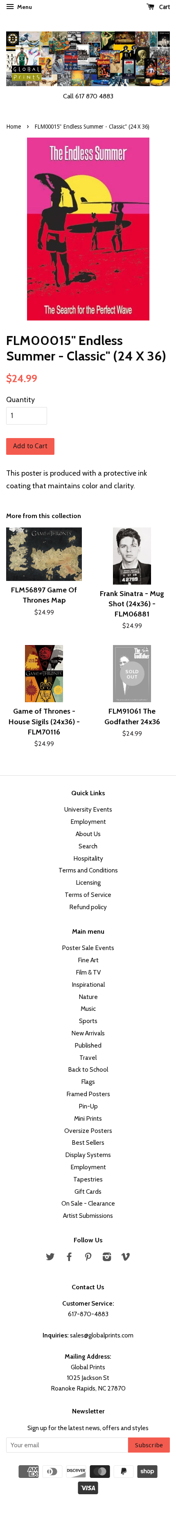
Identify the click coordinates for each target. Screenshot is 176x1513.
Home (13, 126)
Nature (88, 997)
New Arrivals (88, 1033)
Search (88, 846)
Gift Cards (88, 1191)
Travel (88, 1057)
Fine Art (88, 960)
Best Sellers (88, 1142)
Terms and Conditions (88, 870)
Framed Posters (88, 1094)
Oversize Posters (88, 1131)
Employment (88, 821)
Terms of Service (88, 895)
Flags (88, 1082)
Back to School (88, 1069)
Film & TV (88, 972)
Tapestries (88, 1179)
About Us (88, 834)
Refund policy (88, 907)
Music (88, 1008)
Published (88, 1045)
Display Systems (88, 1155)
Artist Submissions (88, 1215)
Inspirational (88, 984)
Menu (24, 7)
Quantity (20, 399)
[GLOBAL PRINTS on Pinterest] (88, 1258)
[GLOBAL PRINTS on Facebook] (69, 1258)
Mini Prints (88, 1118)
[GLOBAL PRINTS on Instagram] (106, 1258)
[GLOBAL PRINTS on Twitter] (50, 1258)
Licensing (88, 882)
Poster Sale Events (88, 948)
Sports (88, 1021)
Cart (164, 7)
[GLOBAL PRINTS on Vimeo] (125, 1258)
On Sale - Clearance (88, 1203)
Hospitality (88, 858)
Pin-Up (88, 1106)
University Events (88, 809)
